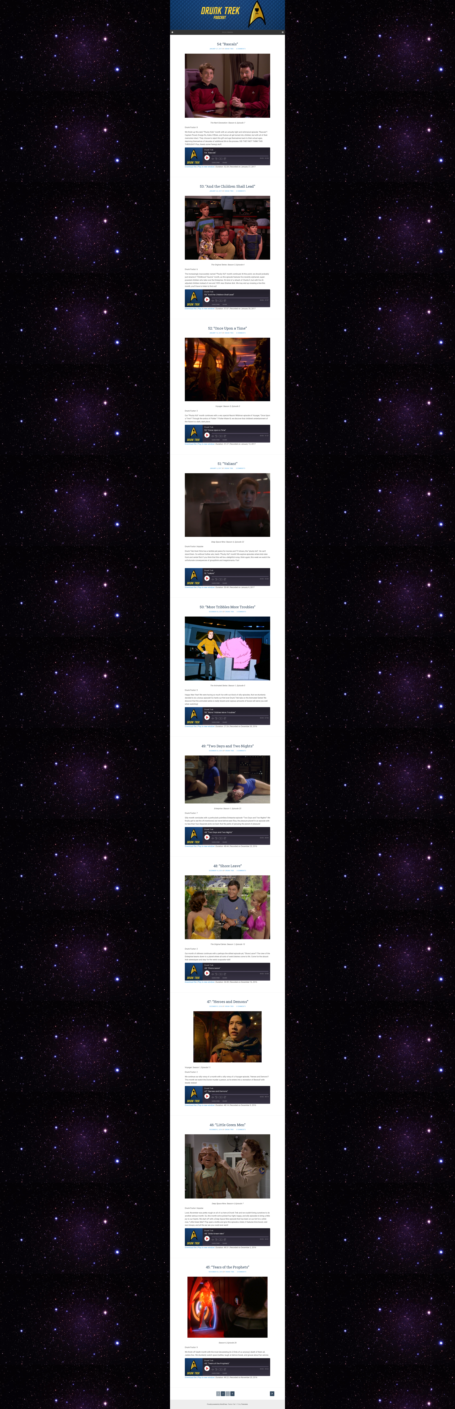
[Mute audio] (213, 159)
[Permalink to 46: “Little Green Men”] (227, 1166)
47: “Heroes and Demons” (227, 1001)
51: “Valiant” (227, 463)
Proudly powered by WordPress (217, 1404)
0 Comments (241, 49)
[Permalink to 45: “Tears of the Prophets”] (227, 1307)
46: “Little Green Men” (228, 1124)
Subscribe (216, 163)
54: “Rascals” (227, 44)
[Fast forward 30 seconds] (225, 159)
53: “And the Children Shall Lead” (227, 186)
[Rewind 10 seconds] (216, 159)
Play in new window (206, 167)
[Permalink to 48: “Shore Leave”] (227, 907)
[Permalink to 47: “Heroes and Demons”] (227, 1037)
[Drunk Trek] (227, 15)
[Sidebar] (172, 32)
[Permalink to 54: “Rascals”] (227, 85)
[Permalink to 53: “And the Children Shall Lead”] (227, 227)
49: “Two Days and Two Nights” (227, 746)
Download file (190, 167)
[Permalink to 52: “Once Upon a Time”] (227, 369)
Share (225, 163)
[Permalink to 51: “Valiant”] (227, 505)
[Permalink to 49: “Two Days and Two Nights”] (227, 779)
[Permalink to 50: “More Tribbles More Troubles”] (227, 648)
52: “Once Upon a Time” (227, 328)
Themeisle (244, 1404)
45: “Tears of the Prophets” (227, 1267)
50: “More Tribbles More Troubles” (227, 607)
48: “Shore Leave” (227, 866)
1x (220, 159)
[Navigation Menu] (282, 32)
